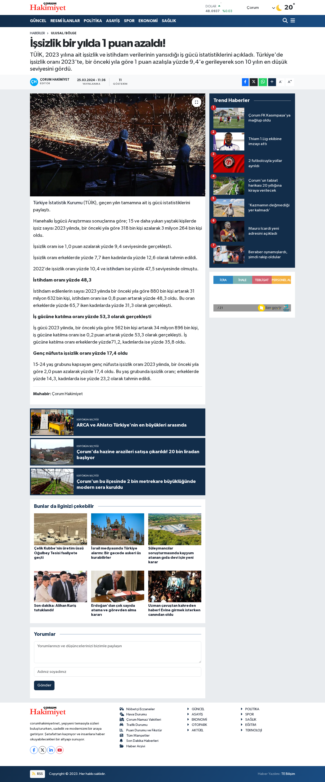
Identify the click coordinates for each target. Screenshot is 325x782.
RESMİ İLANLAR (65, 21)
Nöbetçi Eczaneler (140, 709)
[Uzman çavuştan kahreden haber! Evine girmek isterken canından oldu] (174, 586)
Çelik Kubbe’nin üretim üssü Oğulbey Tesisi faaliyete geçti (59, 552)
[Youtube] (60, 750)
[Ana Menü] (292, 21)
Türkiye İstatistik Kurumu (58, 202)
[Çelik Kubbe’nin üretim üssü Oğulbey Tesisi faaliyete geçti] (60, 529)
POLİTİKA (93, 21)
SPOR (129, 21)
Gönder (44, 685)
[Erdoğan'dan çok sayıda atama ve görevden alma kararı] (117, 586)
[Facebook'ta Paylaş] (245, 82)
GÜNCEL (38, 21)
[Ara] (286, 21)
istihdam (115, 269)
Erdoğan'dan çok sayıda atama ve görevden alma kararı (113, 610)
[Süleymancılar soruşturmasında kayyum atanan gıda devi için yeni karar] (174, 529)
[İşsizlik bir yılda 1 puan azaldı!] (117, 144)
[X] (42, 750)
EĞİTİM (250, 725)
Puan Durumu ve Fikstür (144, 730)
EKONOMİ (148, 21)
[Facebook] (34, 750)
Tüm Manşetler (138, 735)
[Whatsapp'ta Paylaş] (263, 82)
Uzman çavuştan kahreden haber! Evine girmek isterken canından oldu (174, 610)
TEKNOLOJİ (253, 730)
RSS (39, 774)
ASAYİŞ (113, 21)
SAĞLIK (169, 21)
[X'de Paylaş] (254, 82)
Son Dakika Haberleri (142, 741)
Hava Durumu (136, 714)
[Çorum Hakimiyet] (48, 7)
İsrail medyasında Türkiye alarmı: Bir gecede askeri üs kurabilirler (116, 552)
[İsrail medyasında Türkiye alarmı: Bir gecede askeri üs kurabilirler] (117, 529)
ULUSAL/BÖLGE (63, 33)
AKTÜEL (197, 730)
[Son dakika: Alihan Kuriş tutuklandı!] (60, 586)
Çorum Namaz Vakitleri (143, 719)
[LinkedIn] (51, 750)
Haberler (37, 33)
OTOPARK (199, 725)
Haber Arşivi (135, 746)
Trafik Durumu (137, 725)
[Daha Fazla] (272, 82)
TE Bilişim (288, 774)
